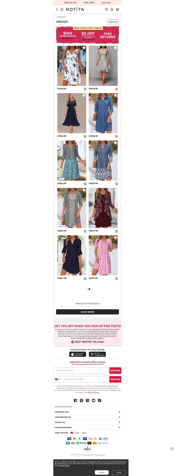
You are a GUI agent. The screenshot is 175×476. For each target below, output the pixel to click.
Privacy (96, 392)
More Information (63, 427)
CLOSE (119, 472)
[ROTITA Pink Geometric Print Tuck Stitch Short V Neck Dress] (103, 255)
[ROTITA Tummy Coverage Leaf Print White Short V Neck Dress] (71, 66)
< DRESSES (60, 17)
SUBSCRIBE (115, 370)
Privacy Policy (64, 465)
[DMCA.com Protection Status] (87, 449)
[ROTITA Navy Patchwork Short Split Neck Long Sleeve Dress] (71, 255)
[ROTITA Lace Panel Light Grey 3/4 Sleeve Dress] (103, 66)
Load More (87, 312)
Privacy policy (100, 455)
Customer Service (63, 417)
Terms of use (88, 455)
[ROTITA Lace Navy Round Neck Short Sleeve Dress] (71, 113)
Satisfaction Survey (63, 407)
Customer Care (61, 412)
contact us (60, 422)
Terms (90, 392)
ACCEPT (102, 472)
